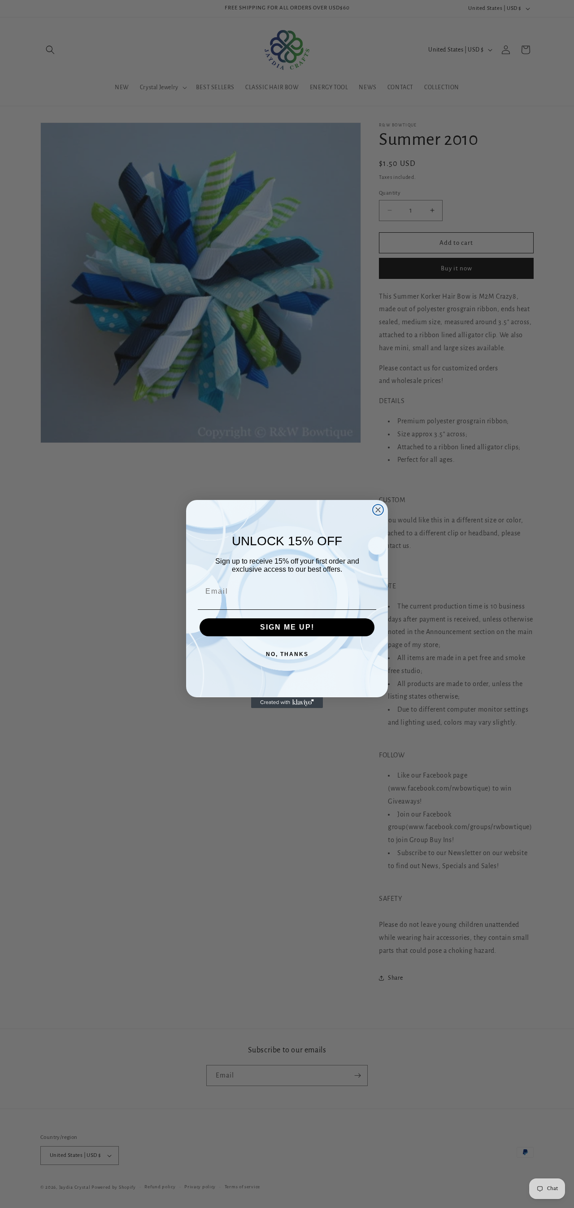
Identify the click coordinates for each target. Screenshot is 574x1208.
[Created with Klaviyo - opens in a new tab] (287, 702)
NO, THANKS (287, 654)
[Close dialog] (378, 509)
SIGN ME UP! (287, 627)
